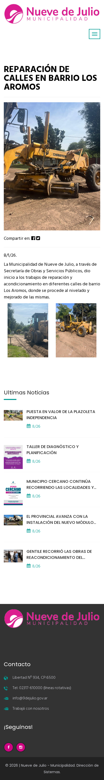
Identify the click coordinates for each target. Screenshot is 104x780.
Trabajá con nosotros (31, 708)
